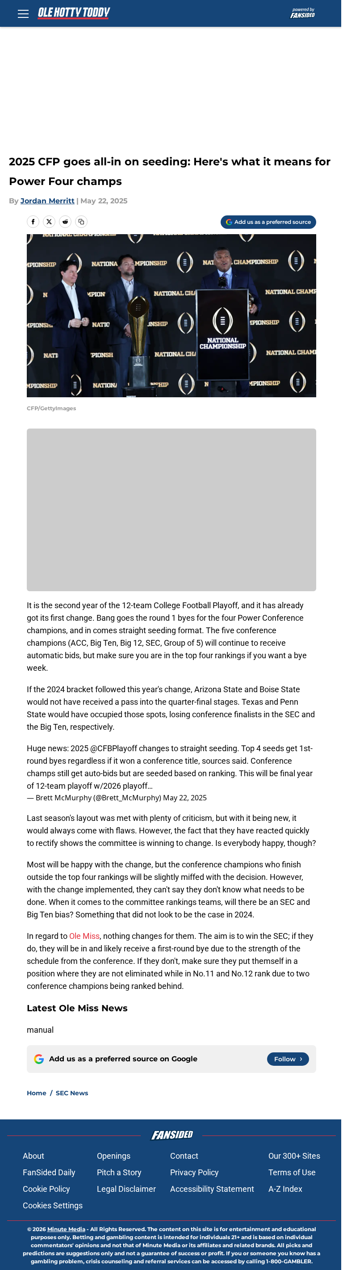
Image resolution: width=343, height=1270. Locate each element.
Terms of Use (292, 1172)
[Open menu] (23, 13)
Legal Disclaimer (126, 1189)
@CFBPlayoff (113, 748)
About (33, 1156)
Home (36, 1093)
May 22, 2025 (185, 798)
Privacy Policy (194, 1172)
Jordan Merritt (48, 201)
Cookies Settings (53, 1205)
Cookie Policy (46, 1189)
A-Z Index (285, 1189)
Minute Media (66, 1229)
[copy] (81, 221)
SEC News (72, 1093)
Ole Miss (84, 936)
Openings (113, 1156)
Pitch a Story (119, 1172)
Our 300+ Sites (294, 1156)
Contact (184, 1156)
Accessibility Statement (212, 1189)
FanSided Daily (49, 1172)
